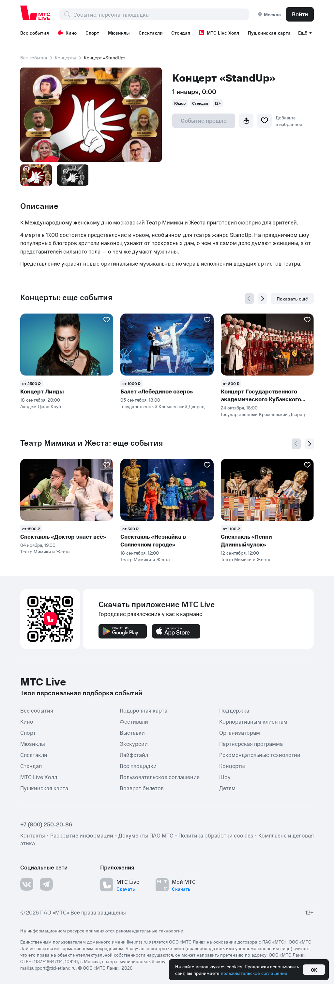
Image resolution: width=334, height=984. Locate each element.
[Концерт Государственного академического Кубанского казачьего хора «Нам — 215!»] (267, 345)
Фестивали (134, 721)
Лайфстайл (134, 754)
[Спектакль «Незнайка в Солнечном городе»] (166, 490)
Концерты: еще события (66, 297)
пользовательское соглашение (254, 973)
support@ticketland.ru (53, 967)
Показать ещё (292, 298)
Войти (300, 14)
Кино (71, 32)
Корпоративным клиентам (253, 721)
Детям (227, 788)
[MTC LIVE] (35, 13)
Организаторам (239, 732)
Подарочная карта (143, 710)
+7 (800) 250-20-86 (46, 824)
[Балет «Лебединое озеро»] (166, 345)
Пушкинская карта (269, 32)
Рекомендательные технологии (259, 754)
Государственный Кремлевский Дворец (162, 406)
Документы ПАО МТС (145, 835)
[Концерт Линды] (66, 345)
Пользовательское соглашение (160, 776)
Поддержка (234, 710)
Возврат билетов (142, 788)
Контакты (32, 835)
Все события (34, 32)
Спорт (92, 32)
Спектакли (151, 32)
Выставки (132, 732)
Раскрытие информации (81, 835)
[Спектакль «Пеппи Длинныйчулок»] (267, 490)
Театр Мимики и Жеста (45, 551)
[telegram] (46, 884)
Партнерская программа (251, 743)
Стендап (180, 32)
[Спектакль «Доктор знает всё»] (66, 490)
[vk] (26, 884)
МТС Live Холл (223, 32)
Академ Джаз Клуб (40, 406)
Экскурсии (134, 743)
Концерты (65, 57)
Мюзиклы (119, 32)
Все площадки (138, 765)
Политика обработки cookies (215, 835)
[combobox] (161, 14)
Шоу (225, 776)
